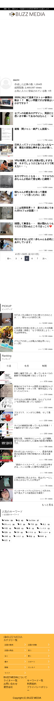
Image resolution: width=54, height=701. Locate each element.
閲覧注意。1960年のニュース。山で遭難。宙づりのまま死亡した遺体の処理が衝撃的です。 (33, 440)
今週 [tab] (8, 365)
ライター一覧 (10, 680)
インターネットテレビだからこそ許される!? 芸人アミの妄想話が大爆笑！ (32, 491)
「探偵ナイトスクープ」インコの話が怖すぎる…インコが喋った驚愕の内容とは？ (33, 465)
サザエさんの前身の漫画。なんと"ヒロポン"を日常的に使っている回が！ (32, 400)
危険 (7, 532)
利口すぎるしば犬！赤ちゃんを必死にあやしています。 (34, 240)
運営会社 (8, 687)
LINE (7, 536)
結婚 (19, 528)
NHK (43, 536)
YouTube (34, 520)
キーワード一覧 (35, 680)
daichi (16, 80)
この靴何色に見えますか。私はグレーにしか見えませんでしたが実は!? (33, 478)
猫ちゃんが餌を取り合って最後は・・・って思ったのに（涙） (31, 193)
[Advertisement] (27, 48)
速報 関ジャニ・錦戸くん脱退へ (32, 128)
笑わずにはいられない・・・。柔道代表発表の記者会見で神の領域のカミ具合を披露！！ (33, 453)
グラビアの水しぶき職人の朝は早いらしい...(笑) (32, 342)
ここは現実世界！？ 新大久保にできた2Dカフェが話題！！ (34, 209)
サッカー (45, 532)
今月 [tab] (26, 365)
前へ (9, 258)
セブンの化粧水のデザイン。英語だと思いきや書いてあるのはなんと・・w (34, 114)
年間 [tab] (44, 365)
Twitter (8, 520)
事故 (32, 536)
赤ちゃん (9, 524)
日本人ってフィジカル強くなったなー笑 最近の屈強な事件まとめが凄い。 (34, 146)
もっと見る (47, 504)
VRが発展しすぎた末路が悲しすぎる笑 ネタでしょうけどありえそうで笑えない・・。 (34, 163)
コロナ (19, 536)
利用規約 (31, 683)
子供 (33, 524)
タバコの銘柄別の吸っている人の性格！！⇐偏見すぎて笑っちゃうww (33, 426)
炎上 (46, 524)
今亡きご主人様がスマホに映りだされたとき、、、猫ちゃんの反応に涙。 (33, 316)
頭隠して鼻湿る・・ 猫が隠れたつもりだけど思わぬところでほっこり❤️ (34, 225)
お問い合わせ (10, 683)
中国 (7, 528)
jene (39, 349)
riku (40, 323)
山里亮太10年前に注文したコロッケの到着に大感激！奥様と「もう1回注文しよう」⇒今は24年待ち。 (34, 330)
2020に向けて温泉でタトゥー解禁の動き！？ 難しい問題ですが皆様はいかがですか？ (34, 100)
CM (19, 532)
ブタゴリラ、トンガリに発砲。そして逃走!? (32, 413)
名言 (7, 540)
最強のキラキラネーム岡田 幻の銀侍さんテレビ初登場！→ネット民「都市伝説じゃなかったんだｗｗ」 (33, 388)
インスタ (44, 528)
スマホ (32, 532)
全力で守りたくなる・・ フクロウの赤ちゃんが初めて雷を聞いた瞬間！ (34, 177)
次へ (44, 258)
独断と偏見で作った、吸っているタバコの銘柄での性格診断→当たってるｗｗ (33, 374)
